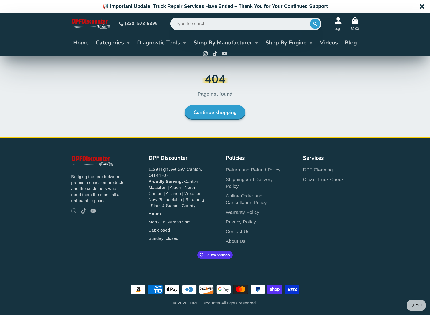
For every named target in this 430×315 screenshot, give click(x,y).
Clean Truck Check (323, 179)
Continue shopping (215, 112)
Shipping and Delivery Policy (249, 183)
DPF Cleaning (318, 169)
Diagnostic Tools (158, 42)
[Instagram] (205, 53)
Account (338, 24)
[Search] (315, 24)
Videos (329, 42)
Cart (355, 24)
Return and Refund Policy (253, 169)
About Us (235, 241)
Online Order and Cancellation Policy (246, 199)
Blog (351, 42)
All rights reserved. (239, 303)
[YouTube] (224, 53)
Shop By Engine (286, 42)
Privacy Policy (241, 221)
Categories (110, 42)
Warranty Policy (242, 212)
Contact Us (237, 231)
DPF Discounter (205, 303)
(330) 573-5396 (141, 23)
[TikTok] (215, 53)
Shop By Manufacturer (223, 42)
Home (81, 42)
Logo (90, 23)
